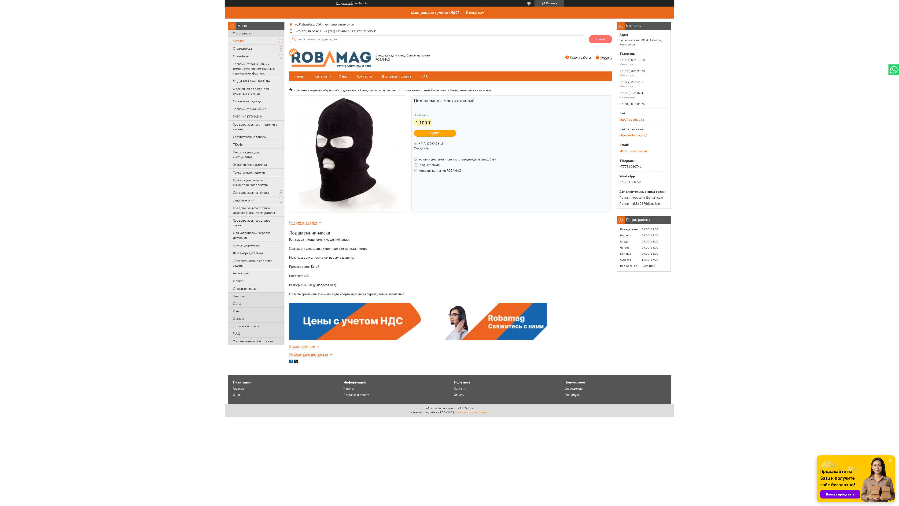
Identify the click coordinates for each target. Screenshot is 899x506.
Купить (435, 133)
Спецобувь (241, 56)
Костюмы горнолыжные (249, 109)
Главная (299, 76)
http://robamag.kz (631, 119)
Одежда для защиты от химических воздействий (251, 182)
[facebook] (291, 362)
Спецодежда (242, 48)
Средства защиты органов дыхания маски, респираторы (254, 210)
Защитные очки (243, 200)
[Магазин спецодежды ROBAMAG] (330, 58)
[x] (296, 362)
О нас (237, 311)
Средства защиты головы (251, 192)
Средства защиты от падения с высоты (255, 126)
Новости (239, 296)
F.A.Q (236, 333)
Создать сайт (344, 3)
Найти (600, 39)
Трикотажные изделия (249, 172)
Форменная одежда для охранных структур (251, 91)
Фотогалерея (242, 33)
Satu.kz (470, 408)
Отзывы (238, 318)
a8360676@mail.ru (633, 151)
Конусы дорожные (246, 245)
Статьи (237, 303)
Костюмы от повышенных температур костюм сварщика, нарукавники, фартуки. (254, 68)
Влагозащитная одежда (250, 165)
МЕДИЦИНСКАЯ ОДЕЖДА (251, 81)
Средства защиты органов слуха (251, 222)
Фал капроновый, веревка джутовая (251, 235)
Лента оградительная (248, 253)
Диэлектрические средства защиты (252, 263)
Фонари (238, 281)
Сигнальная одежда (247, 101)
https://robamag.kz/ (633, 135)
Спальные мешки (245, 288)
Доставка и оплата (246, 326)
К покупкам (475, 12)
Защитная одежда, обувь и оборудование (326, 90)
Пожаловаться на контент (472, 412)
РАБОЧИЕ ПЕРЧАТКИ (247, 117)
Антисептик (240, 273)
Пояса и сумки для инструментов (246, 154)
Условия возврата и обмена (253, 341)
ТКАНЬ (238, 144)
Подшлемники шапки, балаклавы (422, 90)
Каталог (238, 41)
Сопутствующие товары (249, 137)
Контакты (364, 76)
